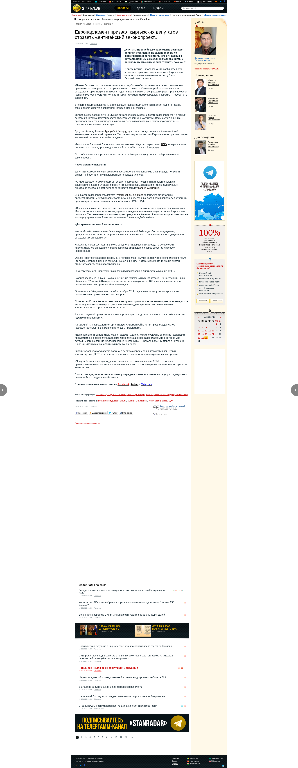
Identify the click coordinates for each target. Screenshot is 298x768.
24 (199, 338)
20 (209, 334)
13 (131, 737)
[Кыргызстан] (101, 43)
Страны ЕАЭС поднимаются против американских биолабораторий (118, 705)
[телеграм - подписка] (209, 219)
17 (199, 334)
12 (126, 737)
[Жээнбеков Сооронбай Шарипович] (200, 111)
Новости (97, 24)
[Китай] (182, 668)
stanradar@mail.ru (139, 19)
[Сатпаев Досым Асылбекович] (200, 129)
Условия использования (94, 761)
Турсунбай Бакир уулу (117, 131)
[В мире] (185, 668)
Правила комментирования (87, 423)
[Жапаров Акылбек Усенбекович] (200, 94)
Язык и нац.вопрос (159, 15)
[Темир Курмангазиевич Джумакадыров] (205, 40)
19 (206, 334)
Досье (174, 761)
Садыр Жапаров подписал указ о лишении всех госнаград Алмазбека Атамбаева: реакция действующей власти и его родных (126, 657)
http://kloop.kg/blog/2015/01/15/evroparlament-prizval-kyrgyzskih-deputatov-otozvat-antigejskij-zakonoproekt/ (142, 395)
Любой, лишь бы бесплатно (206, 289)
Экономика (88, 15)
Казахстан (102, 1)
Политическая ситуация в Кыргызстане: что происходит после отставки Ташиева (125, 646)
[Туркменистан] (182, 590)
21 (213, 334)
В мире (190, 1)
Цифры (175, 764)
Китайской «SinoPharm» (210, 282)
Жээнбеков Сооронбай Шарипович (213, 100)
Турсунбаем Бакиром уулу (160, 401)
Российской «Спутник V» (210, 278)
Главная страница (83, 24)
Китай (178, 1)
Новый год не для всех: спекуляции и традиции (108, 668)
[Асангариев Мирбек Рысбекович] (200, 153)
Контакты (79, 761)
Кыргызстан (116, 1)
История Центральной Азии (187, 15)
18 (202, 334)
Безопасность (124, 15)
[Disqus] (132, 465)
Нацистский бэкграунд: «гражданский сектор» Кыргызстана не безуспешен (122, 696)
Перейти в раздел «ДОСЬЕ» (207, 69)
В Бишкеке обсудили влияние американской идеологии (110, 686)
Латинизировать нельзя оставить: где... (165, 627)
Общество (100, 15)
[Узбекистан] (185, 590)
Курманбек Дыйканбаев (129, 195)
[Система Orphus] (170, 415)
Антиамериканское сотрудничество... (110, 627)
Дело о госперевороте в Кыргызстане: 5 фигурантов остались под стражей (122, 614)
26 (206, 338)
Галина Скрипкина (148, 188)
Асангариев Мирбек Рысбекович (213, 144)
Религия (111, 15)
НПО (164, 144)
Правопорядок (140, 15)
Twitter (134, 384)
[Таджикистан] (179, 590)
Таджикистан (132, 1)
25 (202, 338)
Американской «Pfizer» (209, 285)
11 (121, 737)
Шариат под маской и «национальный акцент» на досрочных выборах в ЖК (122, 677)
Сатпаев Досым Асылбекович (214, 117)
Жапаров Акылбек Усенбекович (213, 82)
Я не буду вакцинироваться (211, 294)
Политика (76, 15)
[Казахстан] (173, 590)
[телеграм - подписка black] (132, 731)
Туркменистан (149, 1)
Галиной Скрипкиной (137, 401)
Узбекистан (165, 1)
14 (213, 331)
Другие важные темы (215, 15)
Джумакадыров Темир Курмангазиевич (204, 59)
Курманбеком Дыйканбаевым (112, 401)
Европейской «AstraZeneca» (205, 274)
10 (116, 737)
